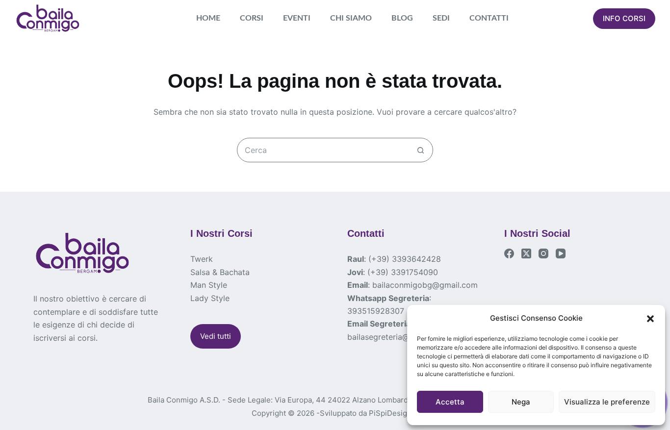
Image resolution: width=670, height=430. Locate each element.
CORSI (251, 18)
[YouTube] (561, 253)
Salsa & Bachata (220, 272)
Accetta (450, 401)
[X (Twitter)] (526, 253)
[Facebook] (509, 253)
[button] (650, 319)
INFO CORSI (624, 18)
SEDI (441, 18)
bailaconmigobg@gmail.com (425, 285)
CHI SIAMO (351, 18)
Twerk (201, 259)
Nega (521, 401)
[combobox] (323, 150)
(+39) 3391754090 (402, 272)
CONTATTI (489, 18)
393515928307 (375, 311)
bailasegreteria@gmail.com (397, 337)
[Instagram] (543, 253)
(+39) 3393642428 (404, 259)
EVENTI (296, 18)
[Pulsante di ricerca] (421, 150)
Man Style (208, 285)
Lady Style (210, 298)
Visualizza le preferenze (607, 401)
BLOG (402, 18)
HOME (208, 18)
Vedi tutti (215, 336)
